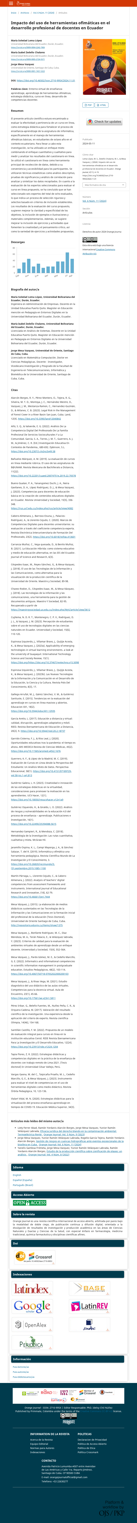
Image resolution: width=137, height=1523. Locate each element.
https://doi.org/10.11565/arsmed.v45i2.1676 (36, 751)
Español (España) (22, 1180)
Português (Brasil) (23, 1185)
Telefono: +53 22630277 (55, 1481)
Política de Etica (86, 1448)
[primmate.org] (69, 1423)
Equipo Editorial (39, 1443)
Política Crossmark (88, 1452)
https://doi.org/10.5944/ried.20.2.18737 (43, 731)
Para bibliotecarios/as (23, 1376)
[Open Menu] (11, 3)
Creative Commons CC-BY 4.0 (96, 1411)
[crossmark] (104, 124)
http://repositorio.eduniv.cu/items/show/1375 (37, 925)
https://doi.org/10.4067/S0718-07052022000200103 (39, 973)
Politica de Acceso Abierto (92, 1443)
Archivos (25, 12)
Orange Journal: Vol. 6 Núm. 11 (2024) (60, 1144)
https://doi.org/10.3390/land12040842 (39, 418)
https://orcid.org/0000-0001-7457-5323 (28, 71)
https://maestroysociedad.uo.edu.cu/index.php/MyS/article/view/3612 (50, 609)
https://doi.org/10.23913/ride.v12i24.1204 (34, 1046)
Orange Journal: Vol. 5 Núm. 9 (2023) (64, 1134)
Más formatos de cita (95, 184)
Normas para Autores (42, 1448)
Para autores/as (21, 1371)
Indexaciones (37, 1452)
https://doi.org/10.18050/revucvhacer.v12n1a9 (37, 799)
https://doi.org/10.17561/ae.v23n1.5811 (33, 998)
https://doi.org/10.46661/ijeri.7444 (30, 896)
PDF (89, 105)
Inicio (13, 12)
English (17, 1175)
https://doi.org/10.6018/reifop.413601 (54, 536)
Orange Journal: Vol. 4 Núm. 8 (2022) (48, 1154)
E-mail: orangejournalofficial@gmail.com (64, 1477)
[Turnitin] (59, 1402)
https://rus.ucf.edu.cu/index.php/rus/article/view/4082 (42, 508)
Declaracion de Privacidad (92, 1439)
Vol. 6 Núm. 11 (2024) (43, 12)
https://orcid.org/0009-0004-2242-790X (28, 47)
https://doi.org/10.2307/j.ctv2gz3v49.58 (33, 451)
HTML (103, 105)
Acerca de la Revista (41, 1439)
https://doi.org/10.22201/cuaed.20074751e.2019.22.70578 (43, 475)
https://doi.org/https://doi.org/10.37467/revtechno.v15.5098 (45, 662)
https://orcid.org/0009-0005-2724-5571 (28, 59)
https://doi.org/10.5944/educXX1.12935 (33, 711)
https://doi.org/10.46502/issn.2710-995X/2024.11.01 (46, 80)
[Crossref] (87, 1394)
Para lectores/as (21, 1366)
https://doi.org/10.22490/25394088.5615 (33, 823)
